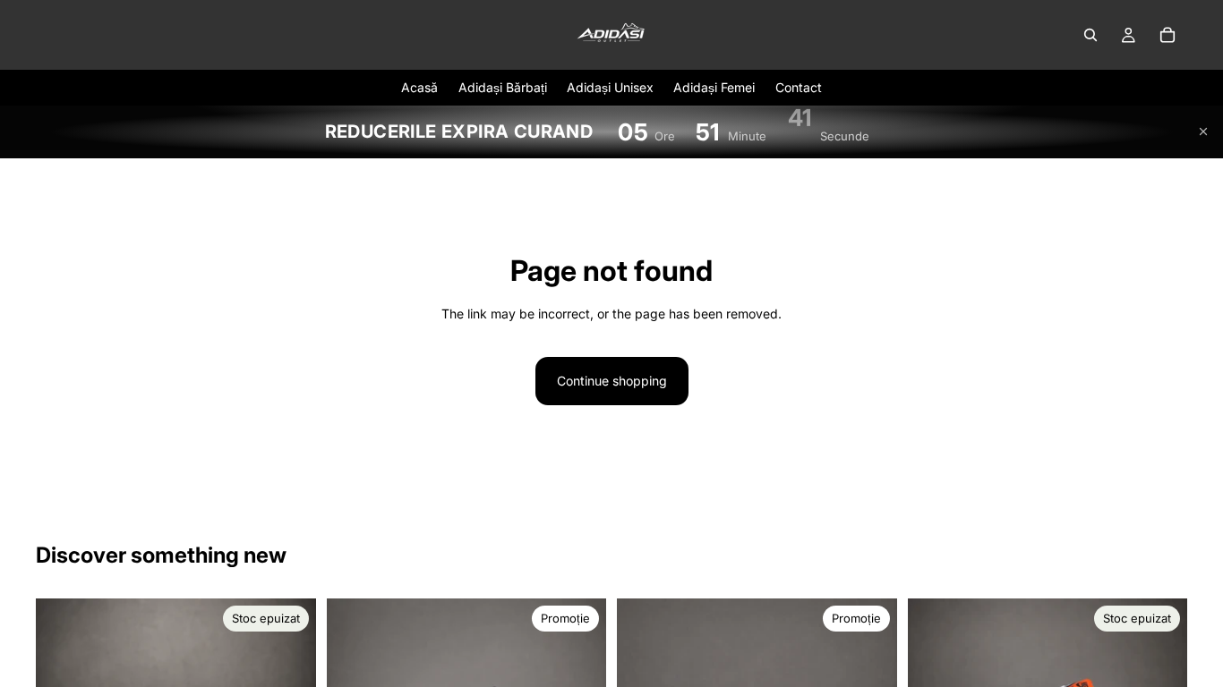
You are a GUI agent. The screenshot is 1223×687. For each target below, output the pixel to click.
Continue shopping (612, 380)
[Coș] (1167, 35)
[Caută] (1090, 35)
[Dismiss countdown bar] (1203, 131)
